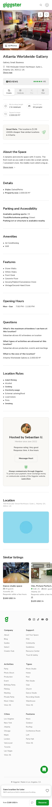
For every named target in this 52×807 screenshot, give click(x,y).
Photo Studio (31, 669)
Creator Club (9, 651)
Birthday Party (9, 685)
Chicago (7, 731)
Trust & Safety (32, 655)
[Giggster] (12, 5)
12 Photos (12, 46)
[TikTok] (38, 619)
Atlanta (7, 727)
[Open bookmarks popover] (46, 14)
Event (6, 681)
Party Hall (30, 739)
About (6, 635)
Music (28, 719)
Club (28, 685)
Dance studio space (12, 586)
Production (8, 677)
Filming (7, 689)
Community (30, 643)
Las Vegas (8, 751)
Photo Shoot (9, 673)
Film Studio (30, 681)
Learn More (26, 478)
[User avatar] (47, 5)
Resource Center (33, 651)
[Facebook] (30, 619)
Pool (28, 677)
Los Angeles (9, 719)
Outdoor (29, 723)
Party (6, 669)
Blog (6, 639)
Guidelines (30, 647)
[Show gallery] (26, 30)
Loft (27, 735)
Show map (7, 72)
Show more (8, 167)
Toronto (7, 747)
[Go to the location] (16, 572)
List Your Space (32, 635)
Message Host (26, 458)
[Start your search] (41, 5)
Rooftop (29, 727)
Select (6, 647)
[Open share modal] (20, 566)
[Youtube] (42, 619)
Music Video (9, 701)
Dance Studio (31, 693)
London (7, 739)
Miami (6, 735)
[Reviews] (47, 619)
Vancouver (8, 743)
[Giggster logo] (6, 619)
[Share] (40, 14)
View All (7, 705)
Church (29, 689)
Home (28, 673)
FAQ (27, 639)
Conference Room (33, 731)
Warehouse (30, 701)
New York (8, 723)
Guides (7, 643)
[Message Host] (32, 802)
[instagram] (34, 619)
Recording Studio (33, 697)
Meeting (7, 693)
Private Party (9, 697)
